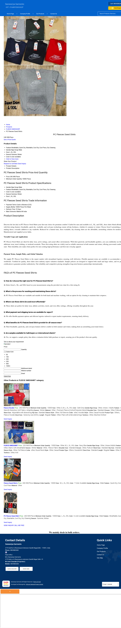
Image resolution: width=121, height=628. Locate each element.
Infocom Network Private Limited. (34, 584)
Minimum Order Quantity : (41, 408)
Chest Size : (27, 415)
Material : (66, 410)
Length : (45, 415)
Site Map (100, 558)
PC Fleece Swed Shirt (11, 516)
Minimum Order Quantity (14, 179)
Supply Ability (10, 207)
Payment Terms (11, 205)
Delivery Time (10, 209)
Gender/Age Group (12, 187)
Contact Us (53, 14)
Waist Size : (18, 413)
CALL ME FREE (19, 525)
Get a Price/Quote (10, 139)
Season (8, 194)
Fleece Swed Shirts (11, 483)
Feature (8, 189)
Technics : (94, 415)
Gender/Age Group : (99, 408)
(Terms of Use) (37, 582)
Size (7, 196)
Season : (39, 410)
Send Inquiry (22, 164)
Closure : (84, 448)
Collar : (76, 413)
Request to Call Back (10, 164)
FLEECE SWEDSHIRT (11, 445)
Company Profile (25, 14)
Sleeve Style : (57, 413)
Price (8, 177)
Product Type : (70, 450)
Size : (62, 408)
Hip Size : (38, 413)
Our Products (40, 14)
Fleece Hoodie (9, 408)
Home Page (10, 14)
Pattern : (66, 415)
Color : (78, 408)
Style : (94, 413)
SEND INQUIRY (9, 525)
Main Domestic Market (13, 211)
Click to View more (12, 159)
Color (8, 192)
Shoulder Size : (95, 410)
